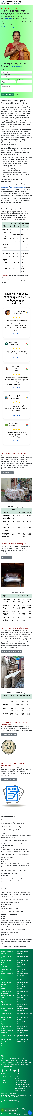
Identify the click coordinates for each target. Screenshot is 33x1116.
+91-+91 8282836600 (11, 1100)
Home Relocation (20, 1075)
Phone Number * (6, 74)
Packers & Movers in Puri (8, 1035)
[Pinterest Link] (10, 1070)
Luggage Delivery (20, 1088)
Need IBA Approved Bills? (9, 734)
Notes (2, 84)
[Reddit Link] (14, 1070)
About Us (5, 1075)
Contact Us (5, 1082)
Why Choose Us (6, 1077)
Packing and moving (20, 1077)
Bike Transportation (20, 1082)
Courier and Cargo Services (22, 1086)
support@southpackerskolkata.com (15, 1102)
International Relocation (22, 1084)
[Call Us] (30, 1112)
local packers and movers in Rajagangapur (13, 188)
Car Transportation (20, 1080)
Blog (3, 1080)
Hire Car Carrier (6, 557)
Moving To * (20, 79)
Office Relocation (20, 1079)
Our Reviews (5, 1079)
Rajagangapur (8, 18)
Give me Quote (7, 94)
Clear (17, 94)
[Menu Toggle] (30, 2)
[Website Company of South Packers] (23, 1114)
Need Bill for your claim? (9, 779)
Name (2, 69)
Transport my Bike (7, 472)
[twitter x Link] (6, 1070)
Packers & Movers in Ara (24, 1013)
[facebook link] (2, 1070)
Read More (16, 334)
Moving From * (5, 79)
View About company (7, 27)
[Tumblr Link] (18, 1070)
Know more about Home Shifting (11, 651)
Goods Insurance (20, 1090)
